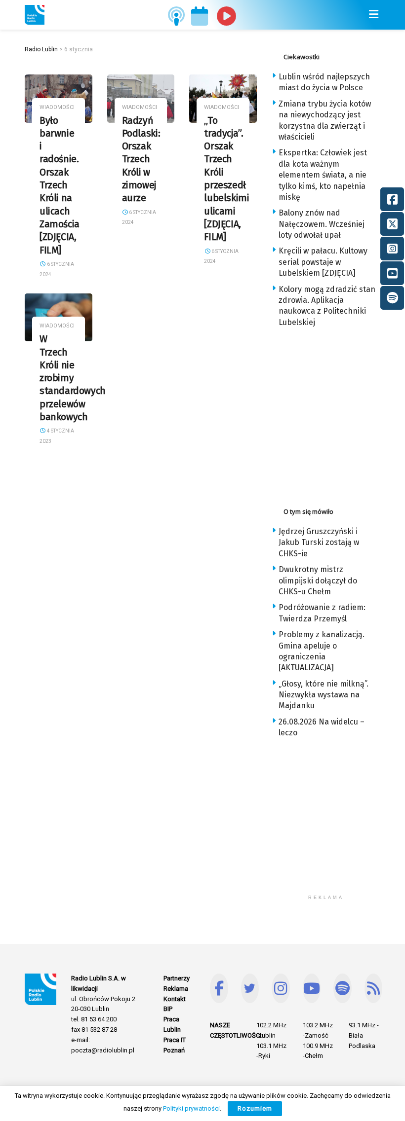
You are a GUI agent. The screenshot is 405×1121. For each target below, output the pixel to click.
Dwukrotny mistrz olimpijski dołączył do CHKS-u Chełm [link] (318, 580)
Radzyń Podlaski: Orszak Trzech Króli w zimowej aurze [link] (141, 159)
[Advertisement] (338, 414)
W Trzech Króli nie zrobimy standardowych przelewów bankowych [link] (73, 378)
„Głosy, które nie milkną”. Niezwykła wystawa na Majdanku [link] (323, 695)
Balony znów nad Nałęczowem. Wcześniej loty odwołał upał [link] (321, 224)
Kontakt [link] (174, 999)
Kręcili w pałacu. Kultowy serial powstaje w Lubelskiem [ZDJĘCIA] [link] (323, 262)
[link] (34, 15)
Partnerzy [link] (176, 978)
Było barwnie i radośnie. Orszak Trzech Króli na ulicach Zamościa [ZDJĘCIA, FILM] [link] (60, 185)
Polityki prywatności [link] (191, 1108)
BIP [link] (167, 1009)
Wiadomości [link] (57, 107)
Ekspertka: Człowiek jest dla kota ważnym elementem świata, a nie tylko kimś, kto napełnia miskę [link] (323, 175)
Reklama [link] (175, 988)
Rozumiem (255, 1108)
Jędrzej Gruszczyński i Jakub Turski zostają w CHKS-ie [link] (319, 542)
